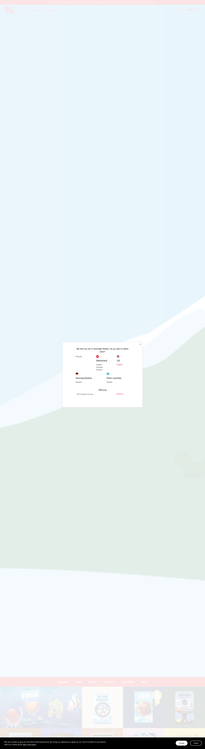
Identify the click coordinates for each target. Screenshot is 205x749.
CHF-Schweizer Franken (85, 394)
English (99, 364)
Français (99, 367)
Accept (181, 743)
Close (196, 743)
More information (29, 745)
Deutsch (79, 382)
